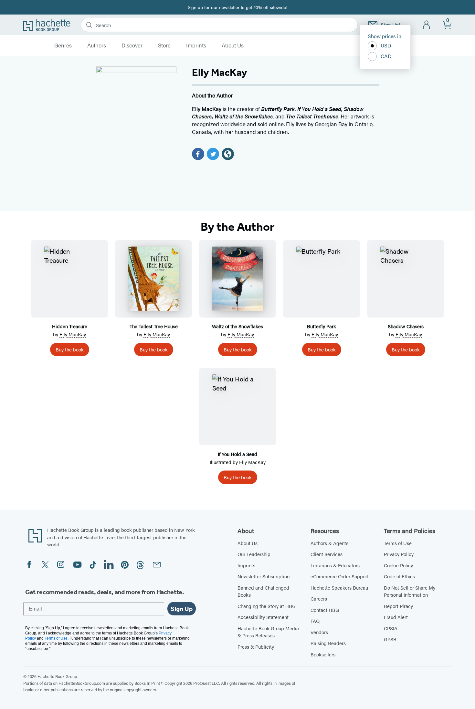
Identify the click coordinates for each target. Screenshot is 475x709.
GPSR (390, 639)
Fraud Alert (396, 616)
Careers (319, 598)
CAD (386, 56)
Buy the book (70, 349)
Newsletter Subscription (264, 576)
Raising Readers (328, 643)
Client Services (327, 554)
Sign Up (182, 609)
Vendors (319, 632)
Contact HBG (325, 609)
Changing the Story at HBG (267, 606)
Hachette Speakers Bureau (339, 587)
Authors (96, 45)
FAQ (315, 620)
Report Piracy (398, 606)
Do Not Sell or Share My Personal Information (409, 591)
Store (164, 45)
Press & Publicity (256, 646)
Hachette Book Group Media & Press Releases (268, 632)
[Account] (426, 25)
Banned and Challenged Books (263, 591)
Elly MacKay (72, 334)
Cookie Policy (398, 565)
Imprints (196, 45)
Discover (131, 45)
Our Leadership (254, 554)
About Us (233, 45)
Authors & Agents (329, 543)
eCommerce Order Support (340, 576)
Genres (63, 45)
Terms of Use (398, 543)
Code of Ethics (399, 576)
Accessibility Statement (263, 616)
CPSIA (390, 628)
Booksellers (323, 654)
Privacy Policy (399, 554)
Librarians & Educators (335, 565)
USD (386, 45)
